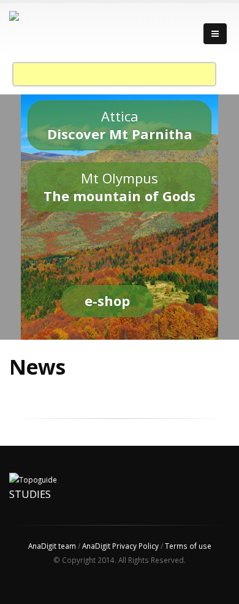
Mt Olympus (119, 187)
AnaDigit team (52, 546)
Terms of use (188, 546)
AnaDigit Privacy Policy (120, 546)
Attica (119, 125)
